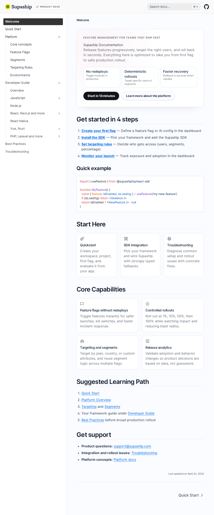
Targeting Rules (21, 67)
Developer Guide (17, 83)
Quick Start (13, 29)
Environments (20, 75)
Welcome (12, 21)
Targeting (89, 406)
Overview (17, 90)
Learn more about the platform (148, 96)
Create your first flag (99, 131)
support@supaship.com (132, 446)
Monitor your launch (98, 156)
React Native (19, 121)
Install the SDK (93, 137)
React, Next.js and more (27, 113)
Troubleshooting (17, 152)
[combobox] (174, 6)
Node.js (15, 106)
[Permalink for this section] (141, 119)
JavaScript (17, 98)
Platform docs (125, 459)
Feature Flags (20, 52)
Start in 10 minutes (101, 96)
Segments (17, 60)
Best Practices (15, 144)
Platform (11, 37)
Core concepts (21, 44)
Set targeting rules (97, 144)
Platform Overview (96, 400)
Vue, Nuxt (17, 128)
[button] (18, 6)
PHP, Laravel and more (26, 136)
